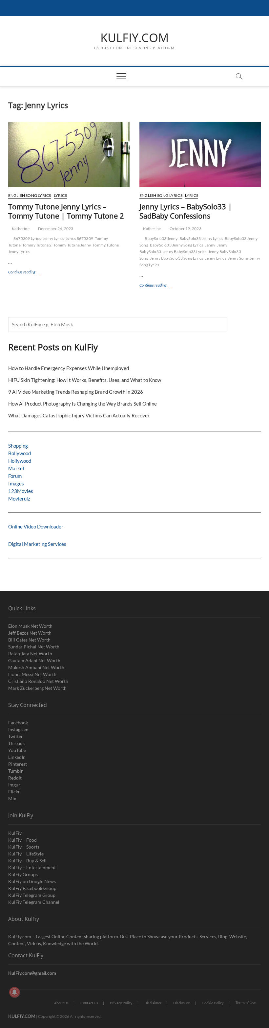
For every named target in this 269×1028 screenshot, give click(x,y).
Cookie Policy (213, 1003)
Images (16, 483)
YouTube (17, 750)
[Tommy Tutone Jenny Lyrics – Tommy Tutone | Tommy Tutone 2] (69, 154)
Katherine (20, 228)
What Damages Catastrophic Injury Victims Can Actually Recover (79, 415)
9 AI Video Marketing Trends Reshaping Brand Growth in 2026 (75, 392)
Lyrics (60, 195)
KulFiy (15, 833)
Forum (15, 476)
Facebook (18, 722)
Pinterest (17, 764)
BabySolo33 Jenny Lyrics (201, 238)
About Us (61, 1003)
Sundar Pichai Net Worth (33, 646)
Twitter (15, 736)
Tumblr (15, 771)
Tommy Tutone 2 (37, 245)
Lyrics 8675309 (79, 238)
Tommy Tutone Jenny (72, 245)
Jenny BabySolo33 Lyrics (185, 251)
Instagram (18, 729)
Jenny (210, 245)
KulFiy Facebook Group (32, 888)
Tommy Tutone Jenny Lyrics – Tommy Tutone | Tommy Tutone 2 (66, 211)
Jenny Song (238, 258)
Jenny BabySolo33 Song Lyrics (176, 258)
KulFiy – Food (22, 840)
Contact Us (89, 1003)
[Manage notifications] (14, 992)
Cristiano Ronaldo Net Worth (38, 681)
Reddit (15, 778)
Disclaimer (152, 1003)
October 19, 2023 (185, 228)
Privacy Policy (121, 1003)
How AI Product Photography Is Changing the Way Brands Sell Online (82, 404)
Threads (16, 743)
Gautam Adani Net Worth (34, 660)
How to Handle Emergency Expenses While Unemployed (68, 368)
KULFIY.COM (134, 38)
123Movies (20, 491)
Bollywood (19, 453)
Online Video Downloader (35, 526)
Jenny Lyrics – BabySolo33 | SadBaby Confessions (185, 211)
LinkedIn (17, 757)
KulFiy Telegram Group (31, 895)
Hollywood (19, 461)
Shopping (18, 446)
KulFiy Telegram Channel (33, 902)
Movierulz (19, 499)
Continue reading (27, 272)
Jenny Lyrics (53, 238)
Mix (12, 798)
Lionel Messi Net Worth (32, 674)
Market (16, 468)
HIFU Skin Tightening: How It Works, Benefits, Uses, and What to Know (84, 380)
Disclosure (181, 1003)
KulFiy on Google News (32, 881)
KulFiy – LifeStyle (26, 853)
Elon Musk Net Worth (30, 626)
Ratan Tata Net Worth (30, 653)
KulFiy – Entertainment (32, 867)
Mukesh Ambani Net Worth (36, 667)
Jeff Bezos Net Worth (30, 633)
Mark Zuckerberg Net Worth (37, 688)
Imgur (14, 784)
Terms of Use (246, 1002)
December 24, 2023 (55, 228)
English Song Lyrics (29, 195)
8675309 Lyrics (27, 238)
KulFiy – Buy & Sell (27, 860)
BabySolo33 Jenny (161, 238)
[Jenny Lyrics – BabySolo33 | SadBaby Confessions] (200, 154)
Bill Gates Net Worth (29, 639)
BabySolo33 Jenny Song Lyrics (176, 245)
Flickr (14, 791)
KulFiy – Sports (23, 847)
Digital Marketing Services (37, 544)
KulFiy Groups (23, 874)
